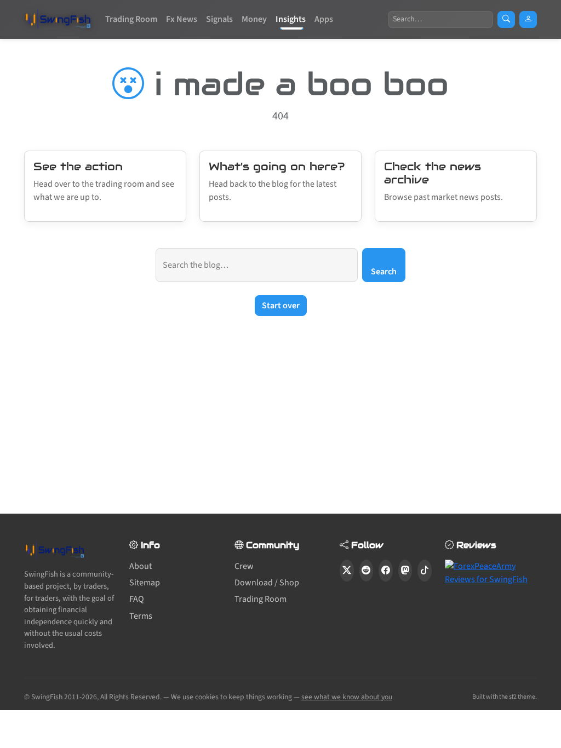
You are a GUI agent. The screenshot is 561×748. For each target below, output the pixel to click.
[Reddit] (366, 571)
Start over (281, 306)
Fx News (181, 19)
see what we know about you (346, 697)
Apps (323, 19)
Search (384, 272)
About (140, 566)
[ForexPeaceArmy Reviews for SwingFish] (491, 572)
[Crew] (528, 19)
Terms (140, 616)
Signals (219, 19)
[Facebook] (386, 571)
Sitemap (144, 583)
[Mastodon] (405, 571)
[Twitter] (347, 571)
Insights (291, 19)
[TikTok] (424, 571)
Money (254, 19)
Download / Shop (266, 583)
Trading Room (131, 19)
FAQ (136, 599)
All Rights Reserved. (131, 697)
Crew (244, 566)
